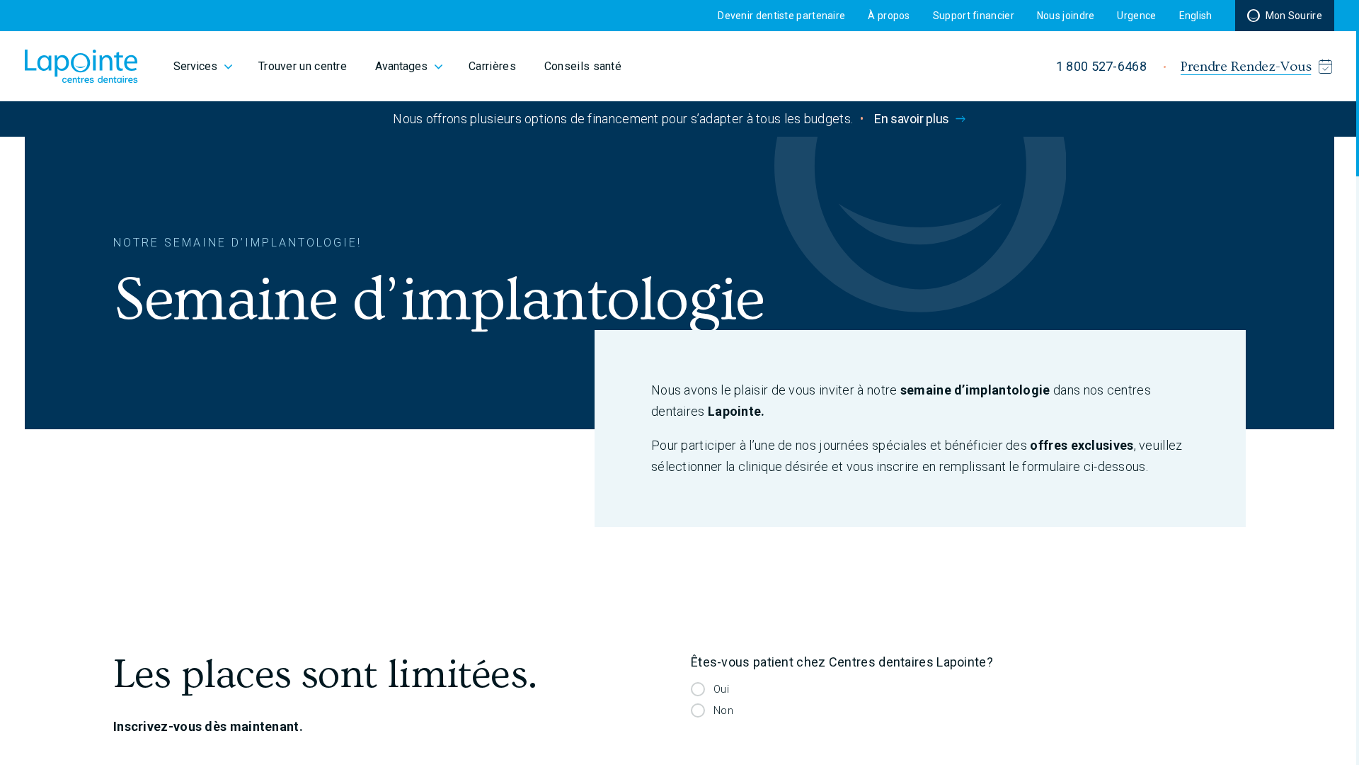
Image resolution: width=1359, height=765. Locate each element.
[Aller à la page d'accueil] (81, 66)
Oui (721, 689)
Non (723, 710)
